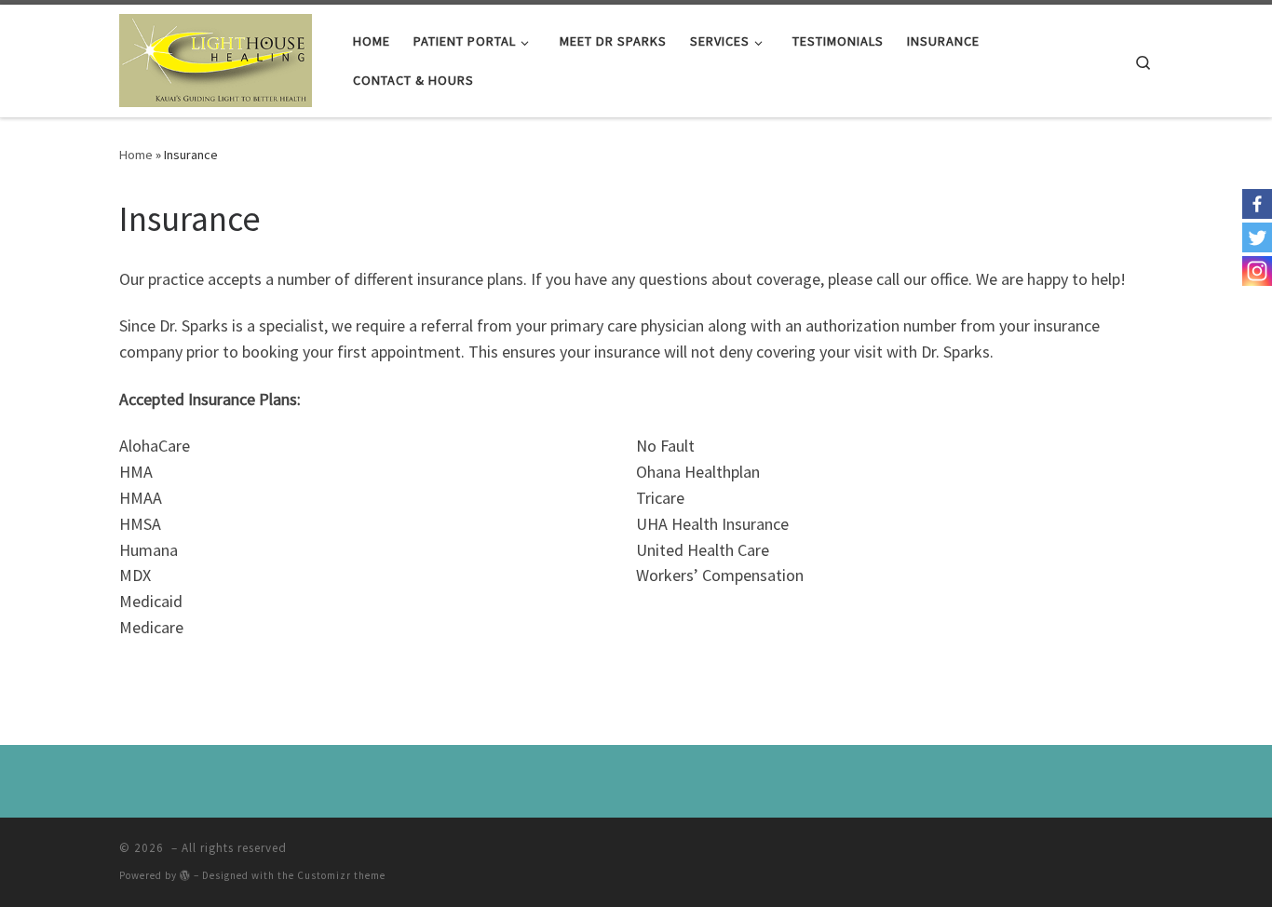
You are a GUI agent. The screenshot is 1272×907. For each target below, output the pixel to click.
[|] (215, 57)
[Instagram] (1257, 271)
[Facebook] (1257, 204)
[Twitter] (1257, 237)
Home (136, 154)
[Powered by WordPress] (185, 875)
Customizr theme (341, 875)
